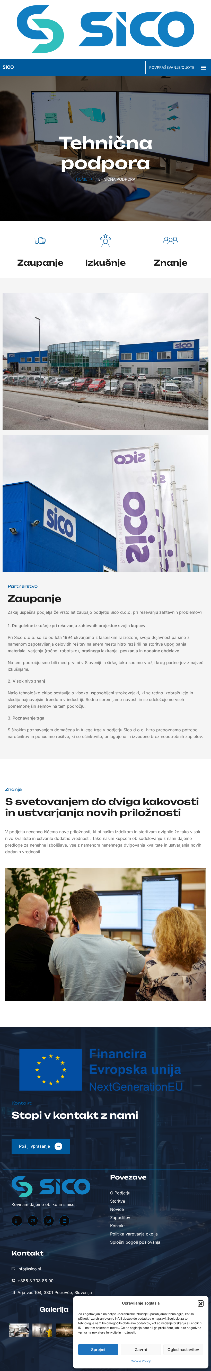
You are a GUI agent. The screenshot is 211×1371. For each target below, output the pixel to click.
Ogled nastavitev (183, 1349)
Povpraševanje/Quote (171, 67)
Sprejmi (98, 1349)
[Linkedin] (64, 1220)
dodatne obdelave (161, 650)
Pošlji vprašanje (35, 1146)
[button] (200, 1303)
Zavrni (141, 1349)
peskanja (129, 650)
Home (81, 179)
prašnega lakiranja (100, 650)
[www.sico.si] (105, 29)
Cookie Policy (141, 1361)
